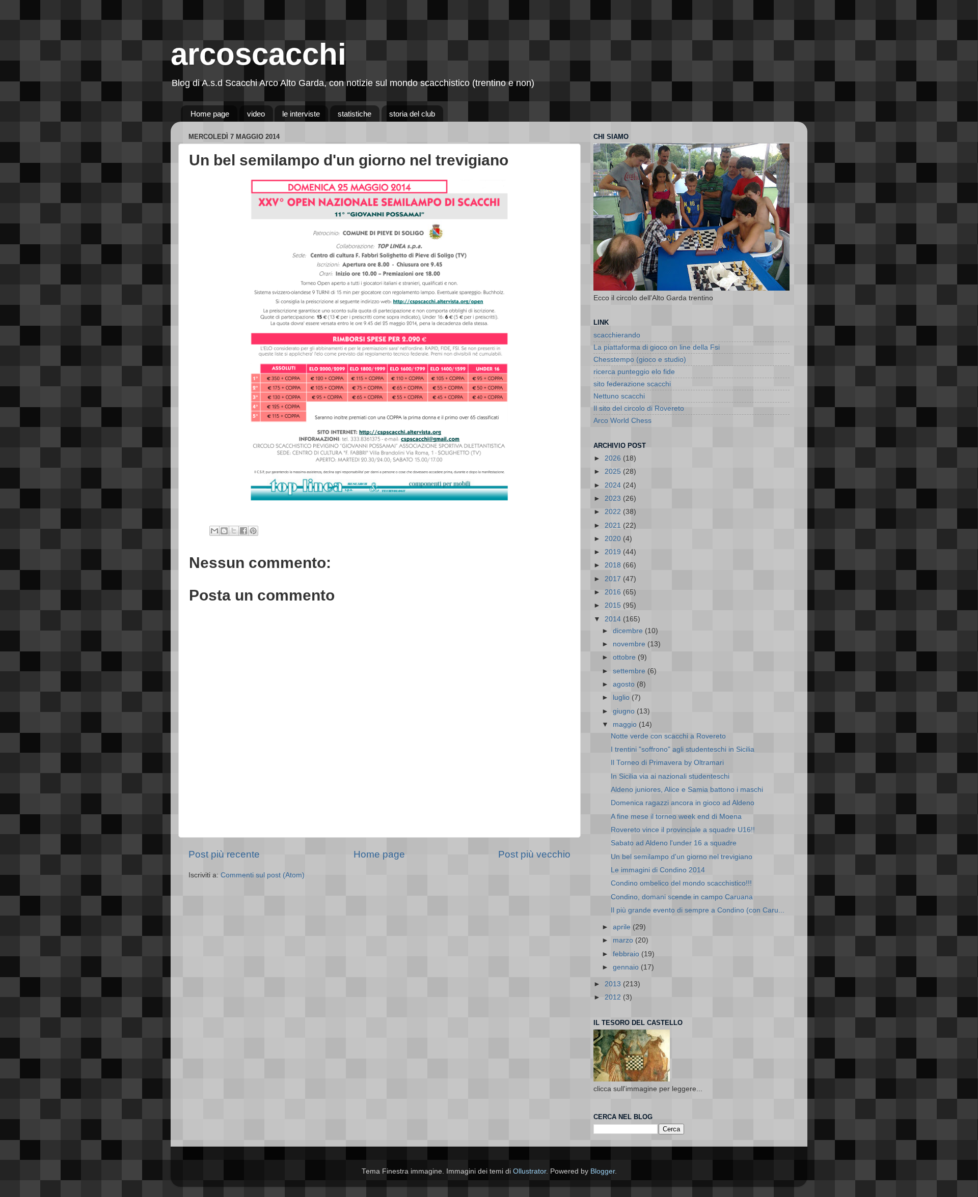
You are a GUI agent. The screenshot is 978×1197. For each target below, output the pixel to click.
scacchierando (616, 335)
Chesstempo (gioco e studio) (639, 359)
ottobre (625, 657)
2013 (614, 984)
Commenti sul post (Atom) (263, 875)
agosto (625, 684)
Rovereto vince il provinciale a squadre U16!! (683, 830)
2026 (614, 458)
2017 (614, 579)
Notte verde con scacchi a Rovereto (668, 736)
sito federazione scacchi (632, 384)
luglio (622, 697)
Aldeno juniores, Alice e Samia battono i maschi (687, 789)
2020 (614, 539)
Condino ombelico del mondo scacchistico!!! (681, 883)
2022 (614, 512)
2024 (614, 485)
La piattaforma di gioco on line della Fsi (656, 347)
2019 (614, 552)
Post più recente (224, 854)
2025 (614, 471)
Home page (210, 113)
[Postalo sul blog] (224, 531)
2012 (614, 997)
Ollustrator (529, 1171)
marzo (624, 940)
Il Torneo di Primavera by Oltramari (667, 762)
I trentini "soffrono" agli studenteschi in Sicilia (682, 749)
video (256, 113)
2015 (614, 605)
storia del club (412, 113)
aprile (623, 927)
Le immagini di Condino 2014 (658, 870)
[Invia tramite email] (214, 531)
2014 (614, 619)
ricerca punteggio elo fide (634, 372)
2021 (614, 525)
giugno (625, 711)
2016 (614, 592)
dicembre (629, 631)
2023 (614, 498)
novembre (630, 644)
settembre (630, 671)
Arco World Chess (622, 420)
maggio (626, 724)
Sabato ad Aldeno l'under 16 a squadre (674, 843)
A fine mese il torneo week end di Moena (676, 816)
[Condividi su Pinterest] (253, 531)
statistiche (354, 113)
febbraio (627, 954)
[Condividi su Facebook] (243, 531)
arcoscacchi (258, 54)
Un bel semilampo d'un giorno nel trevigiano (681, 857)
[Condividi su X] (234, 531)
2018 (614, 565)
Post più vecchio (534, 854)
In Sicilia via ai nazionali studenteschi (670, 776)
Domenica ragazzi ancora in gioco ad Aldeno (682, 803)
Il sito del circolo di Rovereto (638, 408)
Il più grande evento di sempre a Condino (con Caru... (697, 910)
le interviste (301, 113)
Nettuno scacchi (619, 396)
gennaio (627, 967)
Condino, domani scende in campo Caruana (682, 897)
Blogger (602, 1171)
